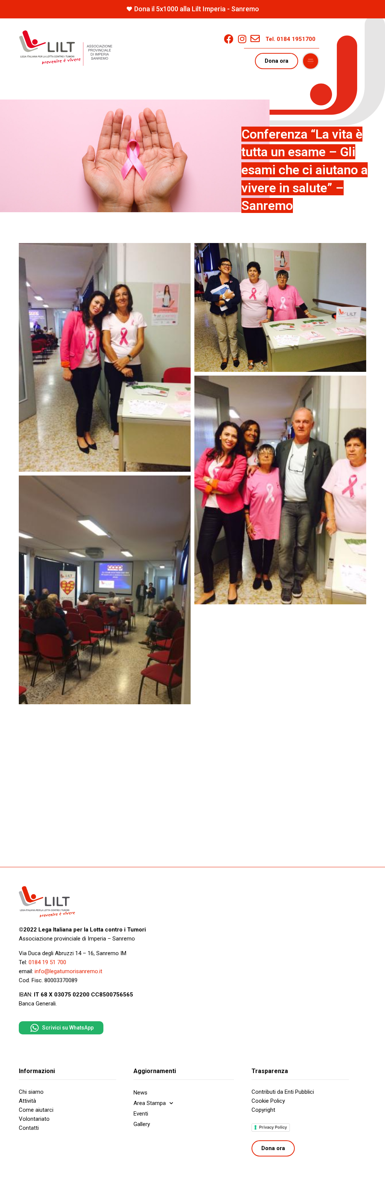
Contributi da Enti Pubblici (283, 1091)
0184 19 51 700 (47, 962)
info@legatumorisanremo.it (68, 971)
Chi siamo (31, 1091)
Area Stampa (149, 1103)
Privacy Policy (273, 1127)
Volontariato (34, 1119)
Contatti (29, 1128)
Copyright (263, 1110)
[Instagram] (242, 39)
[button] (310, 61)
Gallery (141, 1124)
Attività (27, 1100)
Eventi (140, 1113)
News (140, 1092)
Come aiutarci (36, 1110)
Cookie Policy (268, 1100)
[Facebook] (228, 39)
